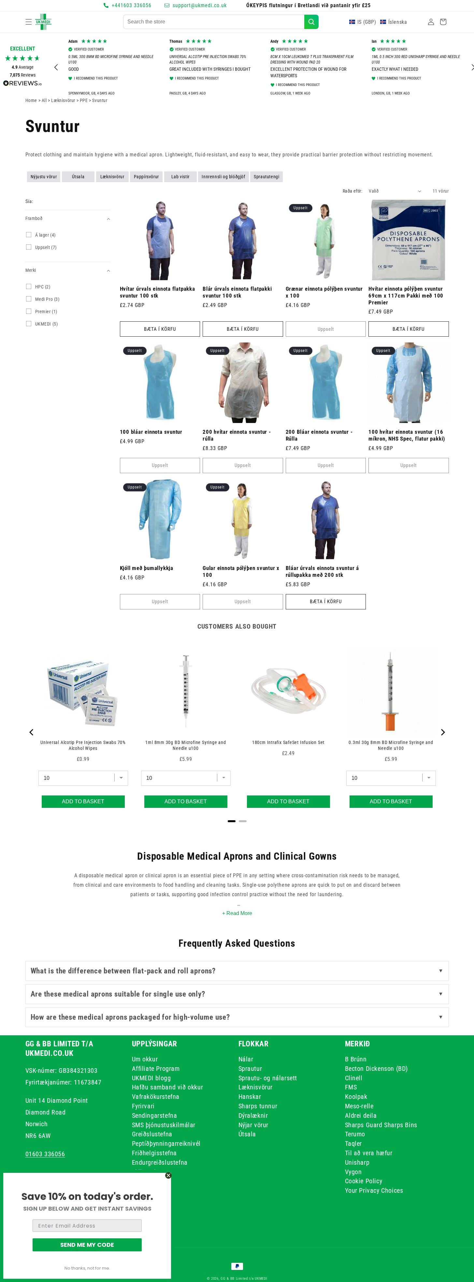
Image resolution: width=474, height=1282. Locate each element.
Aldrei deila (361, 1115)
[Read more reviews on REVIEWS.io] (22, 85)
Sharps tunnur (258, 1106)
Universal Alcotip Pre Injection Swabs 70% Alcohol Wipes (83, 745)
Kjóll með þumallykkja (146, 568)
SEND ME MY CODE (87, 1245)
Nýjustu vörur (44, 176)
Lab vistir (180, 176)
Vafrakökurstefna (156, 1096)
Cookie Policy (363, 1181)
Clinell (354, 1077)
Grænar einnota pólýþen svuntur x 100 (324, 292)
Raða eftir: (352, 191)
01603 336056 (45, 1154)
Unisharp (357, 1162)
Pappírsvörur (146, 176)
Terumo (355, 1134)
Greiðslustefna (152, 1134)
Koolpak (356, 1096)
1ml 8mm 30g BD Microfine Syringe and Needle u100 (185, 745)
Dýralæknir (253, 1115)
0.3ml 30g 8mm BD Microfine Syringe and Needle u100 (391, 745)
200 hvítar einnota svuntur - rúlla (237, 435)
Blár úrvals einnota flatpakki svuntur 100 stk (237, 292)
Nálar (245, 1059)
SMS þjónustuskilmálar (164, 1124)
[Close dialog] (168, 1175)
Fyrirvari (143, 1106)
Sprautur (250, 1068)
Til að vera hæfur (369, 1152)
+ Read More (237, 913)
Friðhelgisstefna (154, 1152)
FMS (351, 1087)
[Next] (442, 732)
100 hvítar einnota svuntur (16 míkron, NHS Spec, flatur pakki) (406, 435)
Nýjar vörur (253, 1124)
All (45, 100)
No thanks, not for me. (87, 1268)
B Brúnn (356, 1059)
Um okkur (145, 1059)
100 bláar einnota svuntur (151, 432)
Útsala (78, 176)
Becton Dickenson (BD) (376, 1068)
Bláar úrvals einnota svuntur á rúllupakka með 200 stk (322, 571)
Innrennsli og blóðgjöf (223, 176)
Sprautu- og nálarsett (267, 1077)
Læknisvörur (112, 176)
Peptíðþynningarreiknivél (166, 1143)
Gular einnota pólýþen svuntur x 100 (241, 571)
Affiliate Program (156, 1068)
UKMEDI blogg (151, 1077)
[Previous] (31, 732)
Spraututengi (266, 176)
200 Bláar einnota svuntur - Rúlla (319, 435)
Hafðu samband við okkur (167, 1087)
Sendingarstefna (154, 1115)
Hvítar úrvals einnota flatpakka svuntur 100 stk (157, 292)
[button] (29, 22)
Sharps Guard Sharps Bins (381, 1124)
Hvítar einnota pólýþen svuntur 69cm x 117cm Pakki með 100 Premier (405, 295)
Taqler (353, 1143)
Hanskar (249, 1096)
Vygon (353, 1171)
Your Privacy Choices (374, 1190)
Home (31, 100)
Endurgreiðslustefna (160, 1162)
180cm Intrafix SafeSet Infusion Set (288, 742)
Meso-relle (359, 1106)
